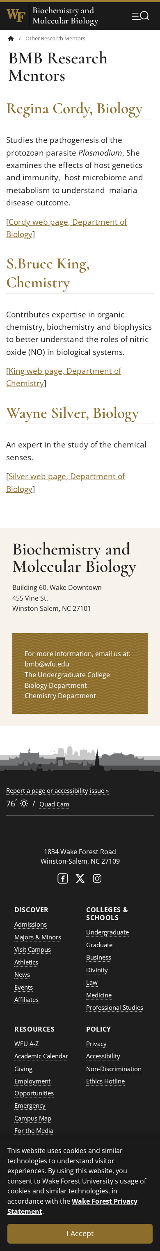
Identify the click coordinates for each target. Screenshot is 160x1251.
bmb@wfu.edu (47, 664)
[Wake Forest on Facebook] (63, 880)
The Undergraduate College (67, 674)
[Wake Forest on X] (80, 880)
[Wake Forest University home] (16, 15)
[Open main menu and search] (140, 16)
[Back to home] (11, 38)
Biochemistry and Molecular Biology (65, 15)
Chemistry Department (60, 695)
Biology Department (56, 685)
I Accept (80, 1233)
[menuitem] (16, 38)
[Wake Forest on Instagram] (97, 880)
